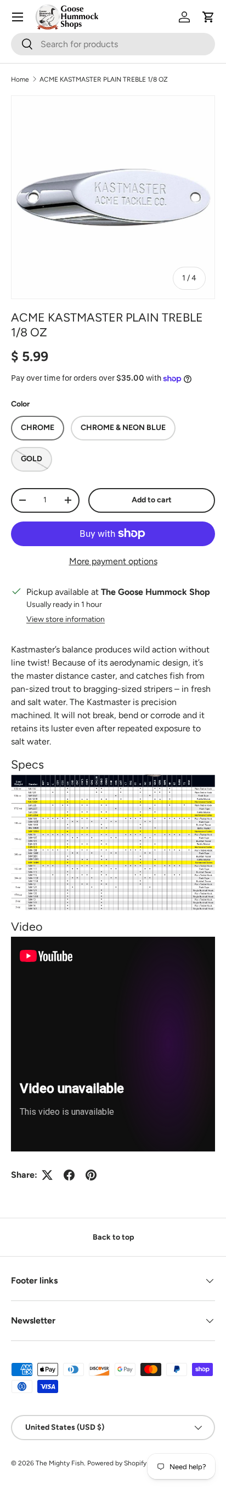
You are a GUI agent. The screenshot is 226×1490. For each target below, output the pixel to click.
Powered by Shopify (116, 1463)
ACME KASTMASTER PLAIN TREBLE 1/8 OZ (103, 79)
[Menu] (17, 17)
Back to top (113, 1237)
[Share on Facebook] (69, 1175)
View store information (65, 619)
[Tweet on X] (47, 1175)
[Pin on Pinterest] (91, 1175)
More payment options (113, 561)
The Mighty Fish (60, 1463)
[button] (208, 17)
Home (20, 79)
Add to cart (152, 500)
